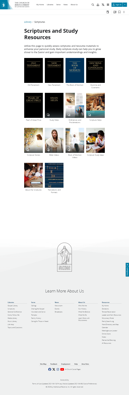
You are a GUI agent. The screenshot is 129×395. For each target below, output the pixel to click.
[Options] (124, 12)
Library (27, 21)
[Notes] (108, 12)
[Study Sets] (115, 12)
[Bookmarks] (119, 12)
